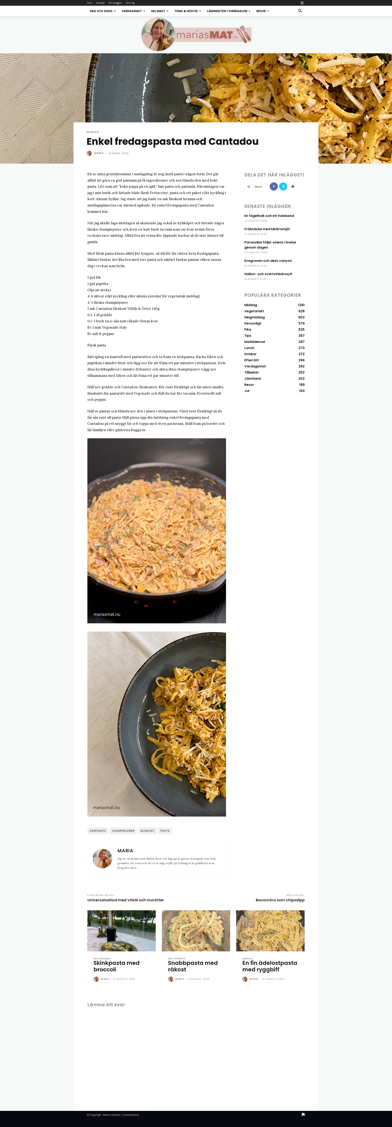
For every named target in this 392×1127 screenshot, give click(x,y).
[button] (300, 11)
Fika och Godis (101, 11)
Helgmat (158, 11)
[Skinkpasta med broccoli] (121, 930)
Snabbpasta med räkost (193, 966)
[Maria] (90, 153)
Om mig (130, 2)
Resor (261, 11)
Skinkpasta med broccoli (117, 966)
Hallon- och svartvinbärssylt (268, 274)
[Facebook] (274, 186)
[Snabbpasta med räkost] (196, 930)
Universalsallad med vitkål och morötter (125, 900)
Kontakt (100, 2)
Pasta (165, 831)
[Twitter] (283, 186)
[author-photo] (97, 979)
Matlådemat (102, 958)
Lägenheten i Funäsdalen (227, 11)
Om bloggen (115, 2)
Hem (89, 2)
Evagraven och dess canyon (268, 260)
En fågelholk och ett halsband (269, 215)
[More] (292, 186)
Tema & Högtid (186, 11)
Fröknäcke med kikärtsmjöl (267, 229)
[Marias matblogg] (196, 34)
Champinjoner (123, 831)
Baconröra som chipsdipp (280, 900)
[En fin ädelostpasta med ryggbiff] (270, 930)
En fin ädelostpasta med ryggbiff (269, 966)
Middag (93, 132)
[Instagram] (302, 3)
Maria (99, 153)
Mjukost (147, 831)
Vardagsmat (132, 11)
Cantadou (98, 831)
